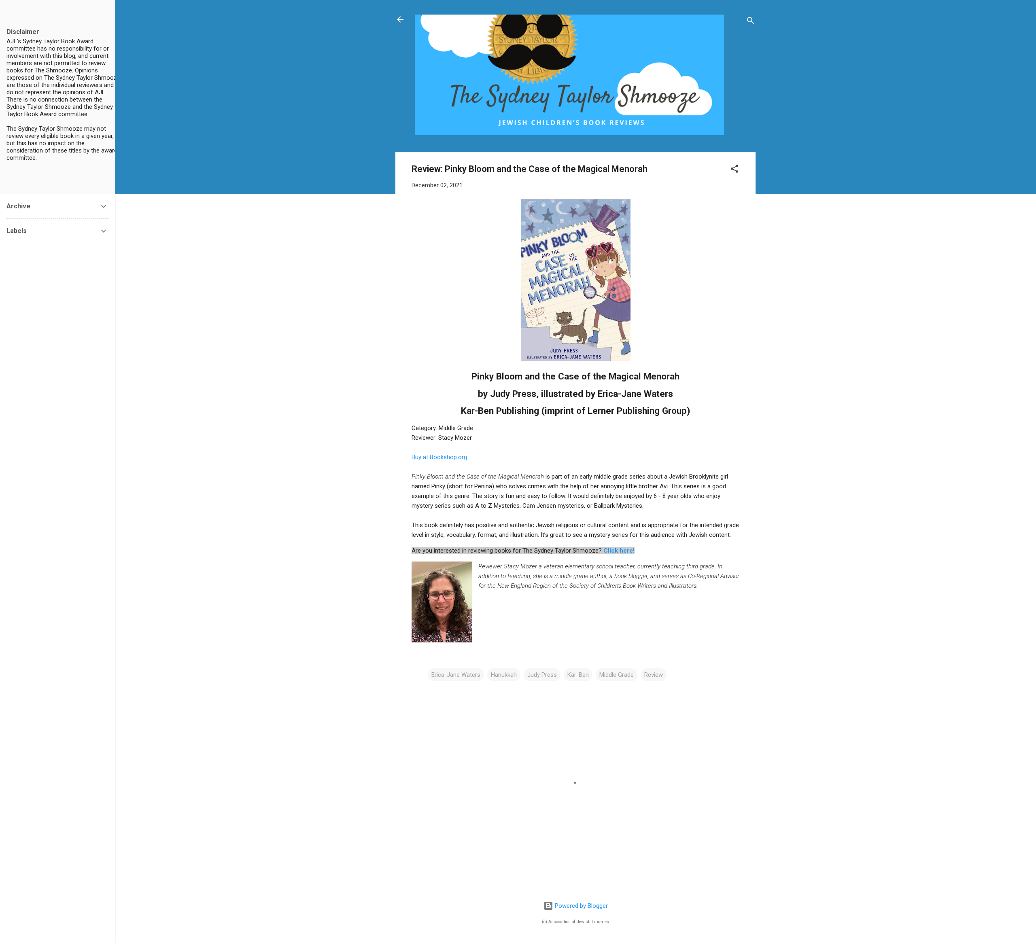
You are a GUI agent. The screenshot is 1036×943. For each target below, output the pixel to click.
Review (653, 674)
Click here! (619, 550)
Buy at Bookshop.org (439, 457)
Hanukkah (504, 674)
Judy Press (542, 674)
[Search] (751, 22)
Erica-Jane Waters (455, 674)
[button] (734, 170)
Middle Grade (616, 674)
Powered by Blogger (580, 905)
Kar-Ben (578, 674)
